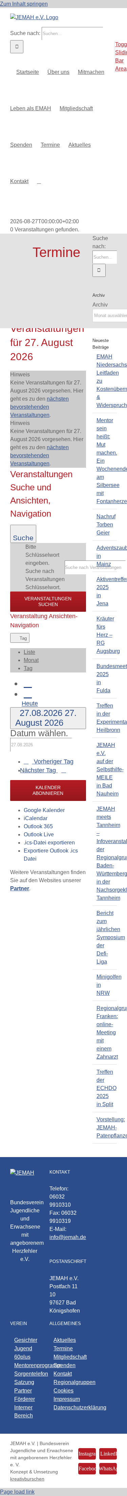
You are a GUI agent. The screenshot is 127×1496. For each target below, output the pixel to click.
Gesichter (25, 1340)
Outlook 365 (38, 826)
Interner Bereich (23, 1411)
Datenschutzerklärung (64, 1407)
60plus (22, 1357)
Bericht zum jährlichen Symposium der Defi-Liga (111, 937)
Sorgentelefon (25, 1374)
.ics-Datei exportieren (49, 842)
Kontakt (63, 1374)
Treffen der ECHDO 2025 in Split (107, 1088)
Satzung (24, 1382)
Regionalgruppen (64, 1382)
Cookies (63, 1390)
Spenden (64, 1365)
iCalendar (35, 818)
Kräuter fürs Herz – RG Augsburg (108, 635)
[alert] (48, 395)
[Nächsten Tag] (28, 693)
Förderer (24, 1399)
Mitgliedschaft (64, 1357)
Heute (30, 703)
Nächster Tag (39, 770)
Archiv (100, 305)
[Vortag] (28, 683)
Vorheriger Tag (53, 761)
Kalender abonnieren (48, 790)
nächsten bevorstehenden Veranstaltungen (39, 407)
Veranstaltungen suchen (47, 601)
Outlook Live (39, 834)
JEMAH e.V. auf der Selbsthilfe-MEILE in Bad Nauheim (110, 769)
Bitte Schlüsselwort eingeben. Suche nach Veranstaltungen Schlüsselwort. (45, 567)
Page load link (17, 1492)
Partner (23, 1390)
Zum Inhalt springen (24, 4)
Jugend (23, 1348)
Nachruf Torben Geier (106, 525)
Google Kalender (44, 810)
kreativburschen (27, 1478)
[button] (39, 181)
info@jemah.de (67, 1237)
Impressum (64, 1399)
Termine (63, 1348)
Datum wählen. (39, 733)
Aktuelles (64, 1340)
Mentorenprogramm (25, 1365)
